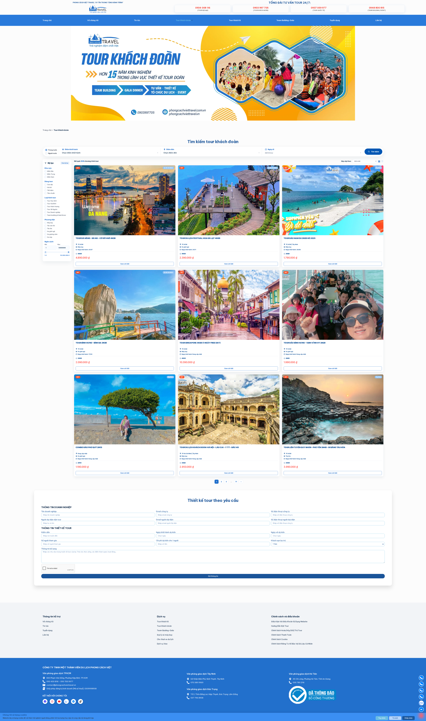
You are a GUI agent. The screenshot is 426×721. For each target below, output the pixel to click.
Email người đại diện (164, 520)
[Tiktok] (80, 701)
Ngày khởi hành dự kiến (166, 532)
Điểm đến (45, 532)
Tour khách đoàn (183, 20)
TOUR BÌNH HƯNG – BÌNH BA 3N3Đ (91, 343)
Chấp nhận (408, 718)
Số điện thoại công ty (280, 511)
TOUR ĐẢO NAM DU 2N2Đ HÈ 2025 (299, 238)
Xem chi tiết (124, 264)
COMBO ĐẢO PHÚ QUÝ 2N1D (89, 447)
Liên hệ (379, 20)
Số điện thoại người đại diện (283, 520)
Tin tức (137, 20)
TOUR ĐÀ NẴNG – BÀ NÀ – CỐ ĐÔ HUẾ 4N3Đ (96, 238)
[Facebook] (45, 701)
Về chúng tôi (92, 20)
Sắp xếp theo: (346, 161)
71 (236, 482)
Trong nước (52, 150)
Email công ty (162, 511)
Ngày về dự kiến (278, 532)
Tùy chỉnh (381, 718)
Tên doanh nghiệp (49, 511)
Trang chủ (47, 20)
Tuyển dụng (335, 20)
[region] (213, 717)
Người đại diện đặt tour (51, 520)
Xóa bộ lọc (65, 163)
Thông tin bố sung (49, 549)
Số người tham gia (49, 540)
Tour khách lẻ (235, 20)
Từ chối (395, 718)
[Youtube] (59, 701)
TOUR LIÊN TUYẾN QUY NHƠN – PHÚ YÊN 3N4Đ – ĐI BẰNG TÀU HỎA (314, 447)
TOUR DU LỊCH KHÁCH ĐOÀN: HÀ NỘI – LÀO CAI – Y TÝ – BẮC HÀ (209, 447)
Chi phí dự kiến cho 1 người (167, 540)
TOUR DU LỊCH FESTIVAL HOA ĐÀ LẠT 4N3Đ (200, 238)
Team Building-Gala (285, 20)
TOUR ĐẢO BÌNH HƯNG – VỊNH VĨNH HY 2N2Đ (304, 343)
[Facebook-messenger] (73, 701)
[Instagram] (52, 701)
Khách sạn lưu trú (278, 540)
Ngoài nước (52, 153)
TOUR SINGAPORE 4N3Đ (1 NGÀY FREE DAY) (200, 343)
